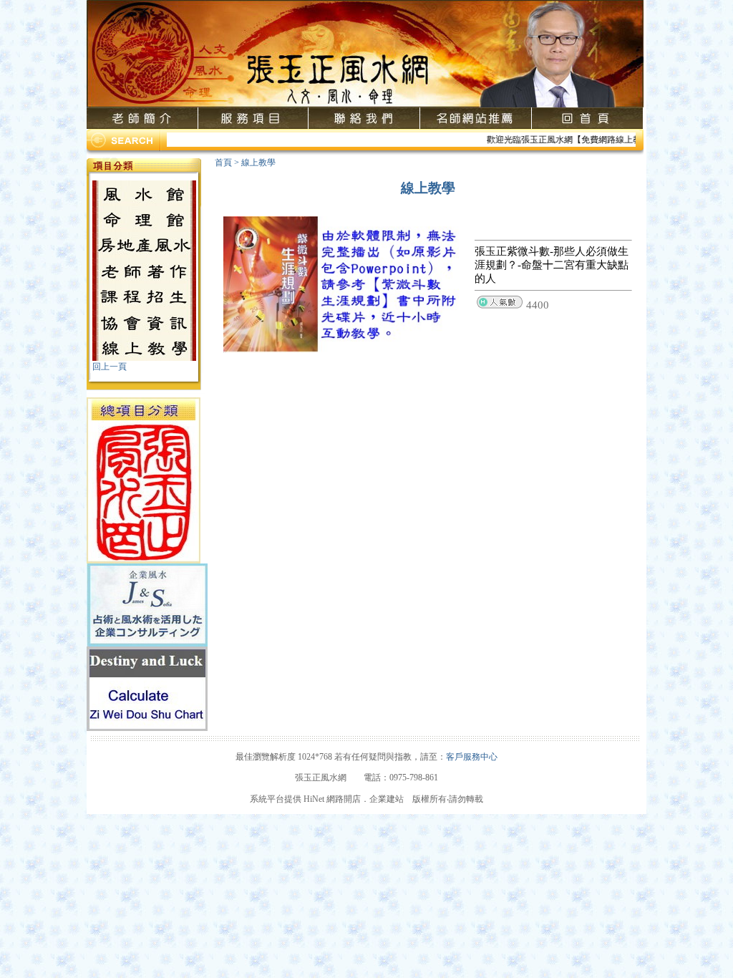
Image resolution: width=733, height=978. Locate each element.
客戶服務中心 (471, 757)
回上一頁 (109, 367)
